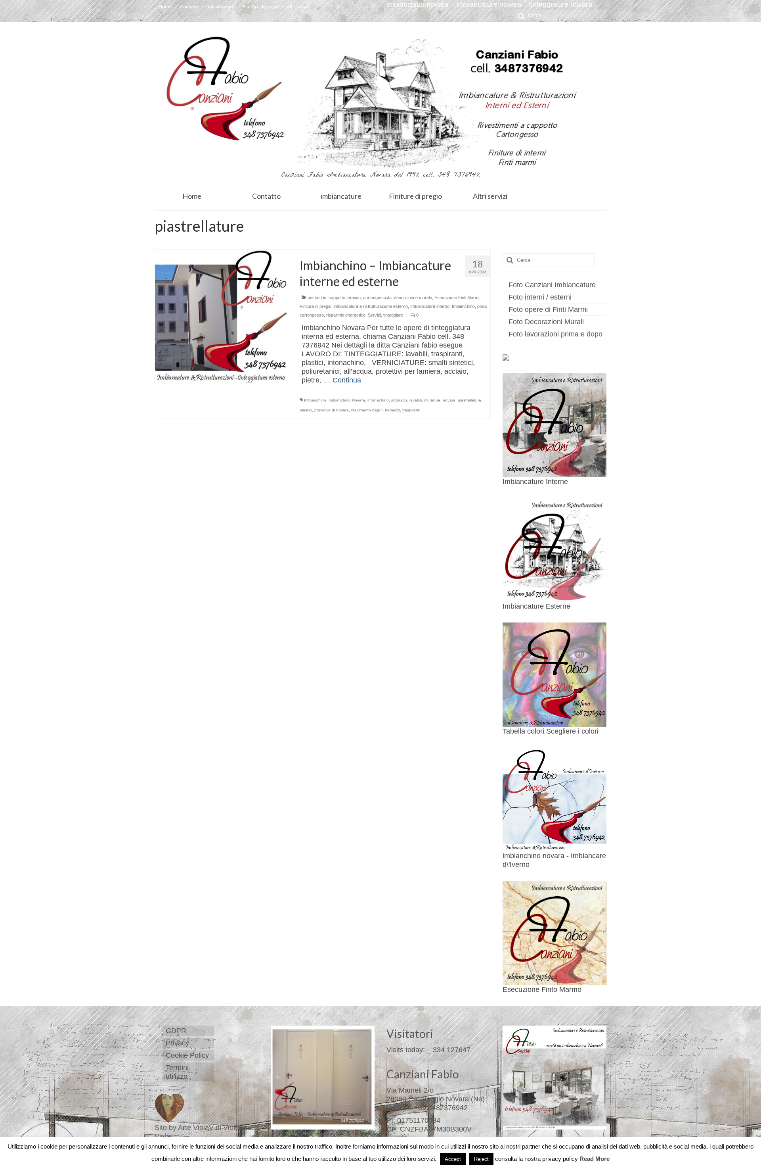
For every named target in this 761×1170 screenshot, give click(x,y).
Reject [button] (481, 1159)
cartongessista (377, 297)
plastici (306, 410)
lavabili (415, 400)
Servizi (374, 315)
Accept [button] (453, 1159)
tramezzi (392, 410)
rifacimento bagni (366, 410)
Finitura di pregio (315, 306)
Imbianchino (463, 306)
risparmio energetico (345, 315)
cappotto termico (345, 297)
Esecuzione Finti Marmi (456, 297)
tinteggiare (393, 315)
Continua (347, 380)
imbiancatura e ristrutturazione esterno (371, 306)
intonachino (378, 400)
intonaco (399, 400)
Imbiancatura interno (429, 306)
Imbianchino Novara (347, 400)
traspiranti (411, 410)
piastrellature (469, 400)
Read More (594, 1158)
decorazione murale (413, 297)
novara (449, 400)
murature (432, 400)
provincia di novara (331, 410)
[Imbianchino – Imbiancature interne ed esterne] (221, 315)
